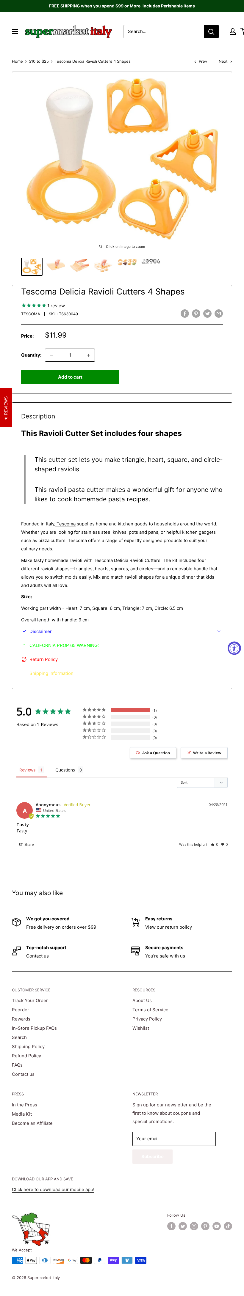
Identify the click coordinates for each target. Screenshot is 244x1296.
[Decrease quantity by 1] (51, 355)
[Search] (211, 31)
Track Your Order (30, 1000)
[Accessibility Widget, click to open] (234, 648)
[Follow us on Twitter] (183, 1226)
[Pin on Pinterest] (196, 313)
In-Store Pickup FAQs (34, 1028)
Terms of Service (150, 1009)
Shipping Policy (28, 1046)
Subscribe (152, 1156)
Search (19, 1037)
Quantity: (31, 355)
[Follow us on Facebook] (171, 1226)
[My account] (233, 31)
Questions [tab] (65, 770)
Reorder (20, 1009)
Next (223, 61)
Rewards (21, 1019)
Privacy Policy (147, 1019)
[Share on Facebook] (185, 313)
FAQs (17, 1065)
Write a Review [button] (207, 752)
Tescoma (30, 313)
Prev (203, 61)
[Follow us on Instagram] (194, 1226)
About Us (142, 1000)
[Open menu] (15, 31)
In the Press (24, 1105)
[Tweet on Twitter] (207, 313)
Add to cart (70, 377)
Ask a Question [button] (156, 752)
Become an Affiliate (32, 1123)
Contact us (37, 956)
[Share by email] (219, 313)
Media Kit (22, 1114)
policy (185, 927)
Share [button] (29, 844)
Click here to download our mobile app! (53, 1189)
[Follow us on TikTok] (228, 1226)
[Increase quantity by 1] (88, 355)
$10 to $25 (39, 61)
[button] (214, 844)
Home (17, 61)
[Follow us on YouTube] (216, 1226)
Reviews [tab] (27, 770)
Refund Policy (26, 1056)
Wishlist (140, 1028)
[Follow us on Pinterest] (205, 1226)
